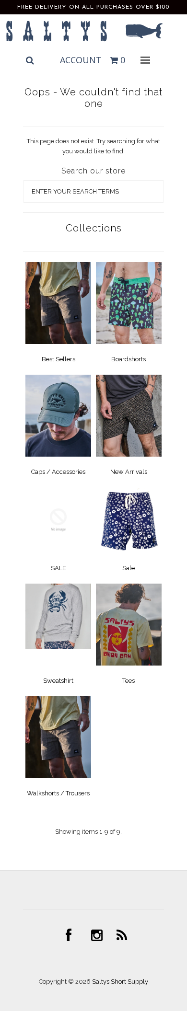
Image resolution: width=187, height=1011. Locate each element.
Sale (128, 568)
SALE (58, 568)
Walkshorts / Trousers (58, 793)
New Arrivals (128, 471)
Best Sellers (58, 359)
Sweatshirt (58, 680)
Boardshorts (128, 359)
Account (81, 60)
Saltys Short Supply (120, 981)
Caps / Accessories (58, 471)
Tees (128, 680)
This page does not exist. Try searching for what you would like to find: (93, 146)
